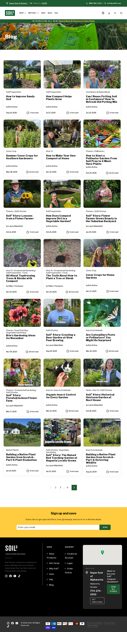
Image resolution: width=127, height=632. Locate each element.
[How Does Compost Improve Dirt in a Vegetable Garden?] (62, 194)
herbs (89, 390)
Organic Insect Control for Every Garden (61, 396)
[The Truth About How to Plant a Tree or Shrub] (62, 253)
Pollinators (99, 151)
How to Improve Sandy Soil (20, 98)
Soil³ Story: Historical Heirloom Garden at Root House (100, 397)
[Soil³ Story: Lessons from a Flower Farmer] (22, 194)
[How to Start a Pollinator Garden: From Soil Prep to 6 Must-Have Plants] (102, 134)
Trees (25, 273)
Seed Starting (21, 330)
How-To (49, 151)
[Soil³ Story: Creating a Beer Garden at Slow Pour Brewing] (62, 313)
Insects (49, 390)
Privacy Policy (109, 623)
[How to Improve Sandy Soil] (22, 74)
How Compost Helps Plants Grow (59, 98)
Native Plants (12, 450)
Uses (43, 13)
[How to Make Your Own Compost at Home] (62, 134)
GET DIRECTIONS (97, 600)
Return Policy (93, 626)
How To (96, 390)
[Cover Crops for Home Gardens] (102, 253)
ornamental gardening (24, 270)
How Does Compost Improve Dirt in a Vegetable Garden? (58, 218)
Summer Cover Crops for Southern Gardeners (22, 157)
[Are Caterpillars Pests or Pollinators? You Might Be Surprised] (102, 313)
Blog (50, 13)
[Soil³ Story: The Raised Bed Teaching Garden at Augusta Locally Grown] (62, 433)
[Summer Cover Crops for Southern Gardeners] (22, 134)
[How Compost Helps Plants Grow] (62, 74)
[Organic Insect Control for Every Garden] (62, 373)
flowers (89, 151)
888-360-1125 (95, 3)
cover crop (11, 151)
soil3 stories (20, 211)
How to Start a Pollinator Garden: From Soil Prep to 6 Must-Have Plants (101, 159)
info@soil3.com (114, 3)
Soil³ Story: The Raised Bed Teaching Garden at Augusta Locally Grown (61, 458)
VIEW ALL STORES (113, 589)
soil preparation (13, 92)
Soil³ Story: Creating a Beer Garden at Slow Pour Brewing (60, 337)
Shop (21, 13)
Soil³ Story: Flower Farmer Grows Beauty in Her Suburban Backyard (101, 218)
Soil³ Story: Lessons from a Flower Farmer (20, 217)
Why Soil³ (32, 13)
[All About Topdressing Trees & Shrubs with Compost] (22, 253)
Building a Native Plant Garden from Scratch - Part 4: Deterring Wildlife (101, 458)
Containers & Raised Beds (98, 92)
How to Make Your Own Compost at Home (61, 157)
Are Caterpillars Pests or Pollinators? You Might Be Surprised (100, 337)
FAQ (56, 13)
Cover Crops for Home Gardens (100, 276)
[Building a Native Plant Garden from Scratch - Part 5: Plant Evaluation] (22, 433)
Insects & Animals (94, 330)
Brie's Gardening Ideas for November (20, 337)
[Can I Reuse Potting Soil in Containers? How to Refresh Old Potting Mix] (102, 74)
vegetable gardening (16, 332)
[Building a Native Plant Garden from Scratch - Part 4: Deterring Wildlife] (102, 433)
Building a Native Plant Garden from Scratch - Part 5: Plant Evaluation (21, 457)
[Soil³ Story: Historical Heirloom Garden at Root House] (102, 373)
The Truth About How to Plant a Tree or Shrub (61, 277)
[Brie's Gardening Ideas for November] (22, 313)
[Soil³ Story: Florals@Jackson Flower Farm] (22, 373)
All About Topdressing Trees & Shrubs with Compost (20, 278)
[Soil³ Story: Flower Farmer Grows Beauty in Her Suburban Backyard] (102, 194)
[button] (102, 552)
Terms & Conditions (95, 623)
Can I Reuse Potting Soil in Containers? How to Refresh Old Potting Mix (101, 99)
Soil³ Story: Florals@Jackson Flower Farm (21, 398)
